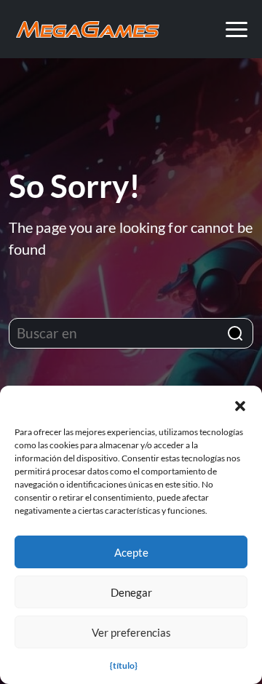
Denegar (131, 592)
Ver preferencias (131, 632)
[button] (240, 404)
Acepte (131, 552)
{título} (124, 665)
